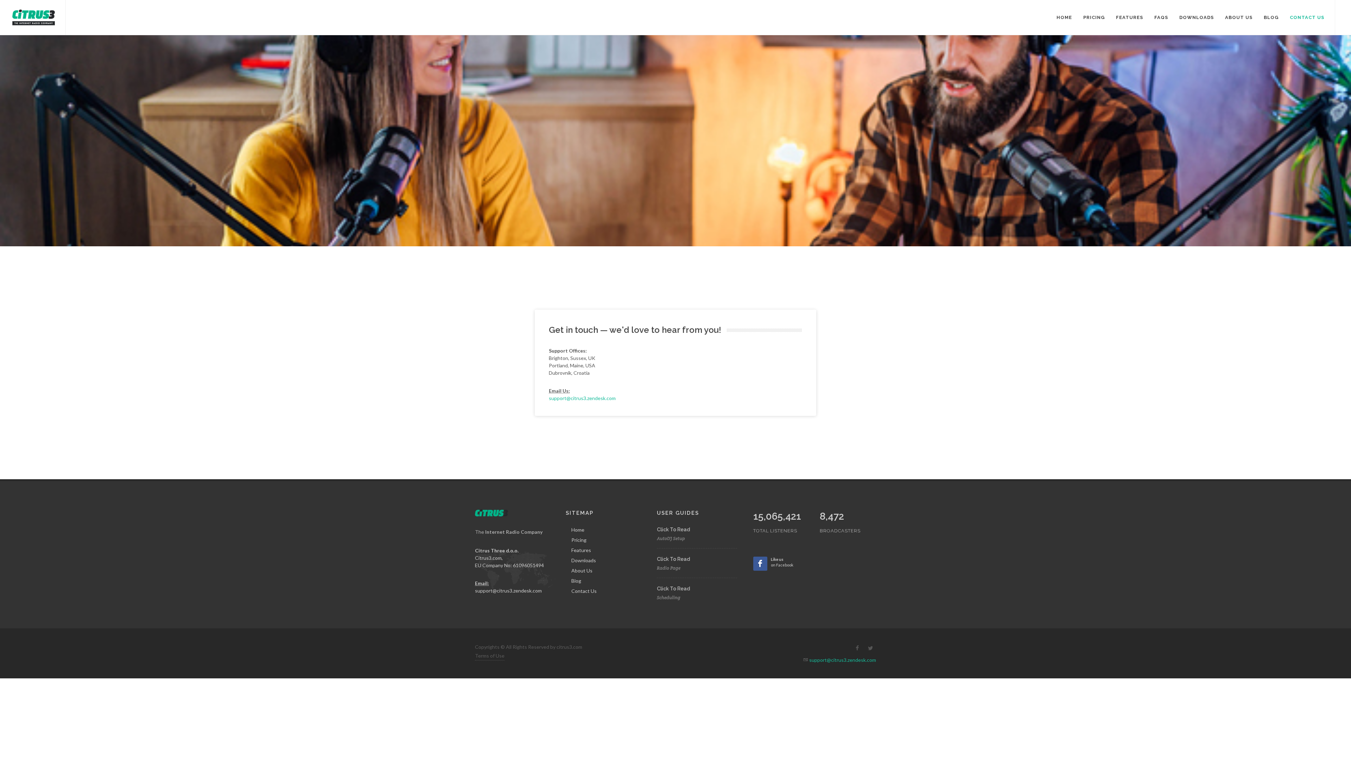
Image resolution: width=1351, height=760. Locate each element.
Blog (576, 581)
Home (577, 530)
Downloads (583, 560)
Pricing (578, 540)
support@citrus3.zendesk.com (582, 398)
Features (581, 550)
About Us (581, 571)
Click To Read (673, 529)
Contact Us (584, 591)
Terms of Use (490, 656)
